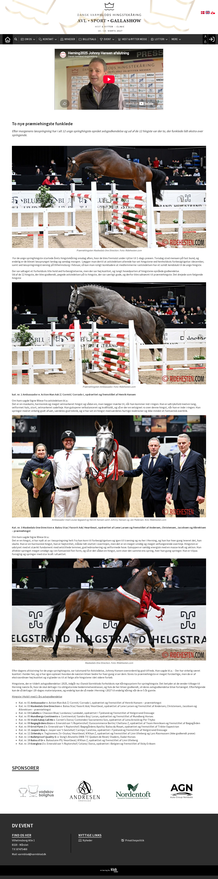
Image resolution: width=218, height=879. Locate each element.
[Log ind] (211, 39)
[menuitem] (8, 39)
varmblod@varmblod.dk (32, 854)
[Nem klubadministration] (109, 871)
